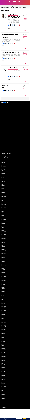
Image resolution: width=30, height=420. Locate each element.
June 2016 (3, 242)
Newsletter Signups (15, 7)
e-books (24, 69)
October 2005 (3, 387)
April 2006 (3, 379)
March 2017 (3, 230)
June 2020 (3, 192)
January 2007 (3, 368)
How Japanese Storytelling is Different (6, 7)
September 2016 (4, 238)
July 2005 (3, 390)
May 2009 (3, 345)
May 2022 (3, 170)
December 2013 (4, 276)
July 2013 (3, 283)
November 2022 (4, 166)
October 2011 (3, 311)
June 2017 (3, 226)
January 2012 (3, 307)
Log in (3, 403)
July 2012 (3, 299)
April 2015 (3, 257)
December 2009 (4, 341)
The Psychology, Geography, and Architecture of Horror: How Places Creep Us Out (10, 36)
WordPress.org (4, 407)
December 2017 (4, 219)
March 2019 (3, 203)
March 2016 (3, 246)
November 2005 (4, 386)
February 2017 (4, 231)
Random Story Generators (22, 7)
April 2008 (3, 363)
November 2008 (4, 353)
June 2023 (3, 162)
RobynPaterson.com (15, 1)
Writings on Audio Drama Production (21, 6)
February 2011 (4, 322)
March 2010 (3, 337)
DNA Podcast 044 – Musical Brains (10, 52)
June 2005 (3, 391)
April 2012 (3, 303)
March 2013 (3, 288)
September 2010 (4, 329)
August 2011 (3, 314)
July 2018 (3, 211)
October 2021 (3, 177)
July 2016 (3, 241)
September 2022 (4, 169)
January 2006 (3, 383)
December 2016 (4, 234)
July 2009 (3, 344)
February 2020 (4, 196)
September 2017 (4, 222)
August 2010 (3, 330)
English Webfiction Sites (4, 6)
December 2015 (4, 250)
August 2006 (3, 375)
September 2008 (4, 356)
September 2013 (4, 280)
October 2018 (3, 208)
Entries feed (3, 404)
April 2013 (3, 287)
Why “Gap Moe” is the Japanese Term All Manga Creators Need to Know (14, 16)
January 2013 (3, 291)
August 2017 (3, 223)
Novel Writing (24, 17)
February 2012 (4, 306)
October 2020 (3, 189)
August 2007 (3, 364)
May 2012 (3, 302)
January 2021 (3, 188)
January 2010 (3, 340)
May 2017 (3, 227)
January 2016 (3, 249)
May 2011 (3, 318)
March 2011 (3, 321)
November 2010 (4, 326)
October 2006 (3, 372)
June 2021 (3, 181)
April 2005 (3, 394)
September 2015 (4, 253)
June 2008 (3, 360)
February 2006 (4, 382)
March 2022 (3, 173)
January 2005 (3, 398)
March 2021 (3, 185)
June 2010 (3, 333)
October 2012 (3, 295)
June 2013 (3, 284)
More (24, 30)
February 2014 (4, 273)
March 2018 (3, 215)
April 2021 (3, 184)
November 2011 (4, 310)
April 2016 (3, 245)
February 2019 (4, 204)
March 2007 (3, 367)
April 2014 (3, 272)
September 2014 (4, 265)
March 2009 (3, 348)
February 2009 (4, 349)
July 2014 (3, 268)
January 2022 (3, 174)
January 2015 (3, 261)
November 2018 (4, 207)
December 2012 (4, 292)
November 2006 (4, 371)
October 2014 (3, 264)
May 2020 (3, 193)
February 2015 (4, 260)
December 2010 (4, 325)
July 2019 (3, 200)
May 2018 (3, 212)
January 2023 (3, 165)
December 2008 (4, 352)
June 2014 (3, 269)
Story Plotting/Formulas (12, 6)
